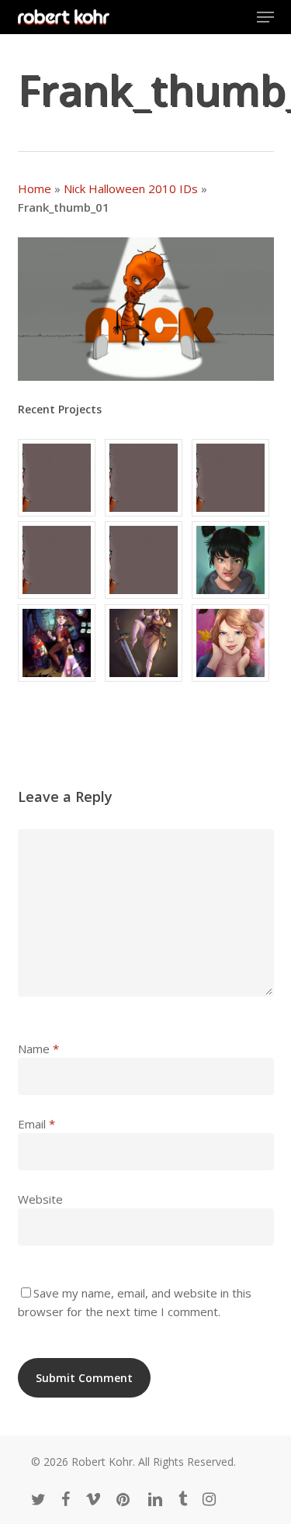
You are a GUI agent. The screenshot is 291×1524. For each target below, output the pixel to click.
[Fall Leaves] (233, 643)
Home (34, 188)
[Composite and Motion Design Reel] (146, 560)
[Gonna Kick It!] (146, 643)
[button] (265, 17)
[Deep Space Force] (59, 643)
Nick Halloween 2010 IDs (131, 188)
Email (36, 1124)
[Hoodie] (233, 560)
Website (40, 1199)
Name (38, 1048)
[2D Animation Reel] (233, 478)
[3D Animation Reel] (146, 478)
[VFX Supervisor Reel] (59, 478)
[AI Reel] (59, 560)
